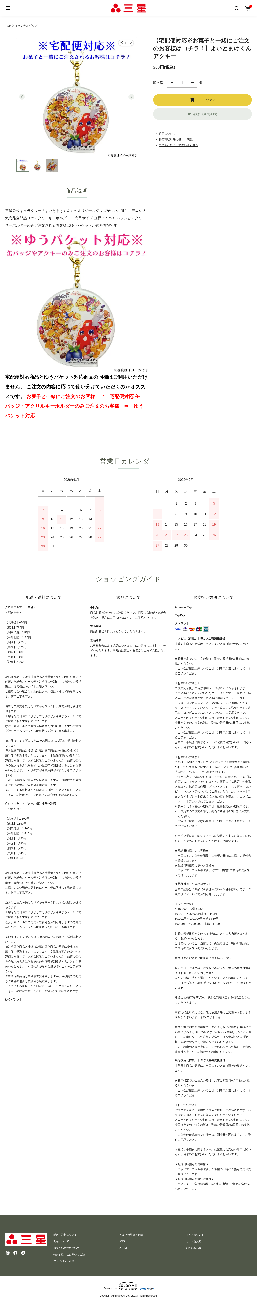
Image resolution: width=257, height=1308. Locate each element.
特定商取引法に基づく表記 (176, 139)
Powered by (110, 1288)
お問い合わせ (193, 1248)
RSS (122, 1241)
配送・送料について (65, 1234)
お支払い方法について (66, 1248)
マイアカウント (195, 1234)
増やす (192, 82)
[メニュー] (8, 8)
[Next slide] (131, 97)
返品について (167, 133)
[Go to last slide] (22, 97)
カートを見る (193, 1241)
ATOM (123, 1248)
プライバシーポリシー (66, 1261)
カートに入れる (206, 100)
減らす (172, 82)
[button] (22, 165)
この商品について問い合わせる (178, 145)
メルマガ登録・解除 (131, 1234)
